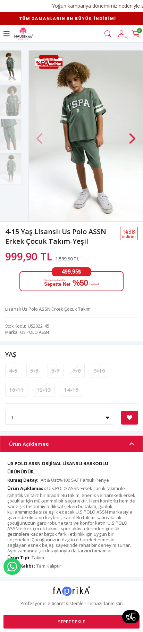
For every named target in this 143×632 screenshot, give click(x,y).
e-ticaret (56, 603)
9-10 (99, 370)
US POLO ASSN (34, 332)
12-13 (43, 389)
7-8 (77, 370)
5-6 (34, 370)
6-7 (55, 370)
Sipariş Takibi (131, 616)
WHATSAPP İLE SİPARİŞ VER (12, 566)
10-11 (16, 389)
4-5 (13, 370)
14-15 (71, 389)
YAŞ (10, 354)
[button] (132, 135)
